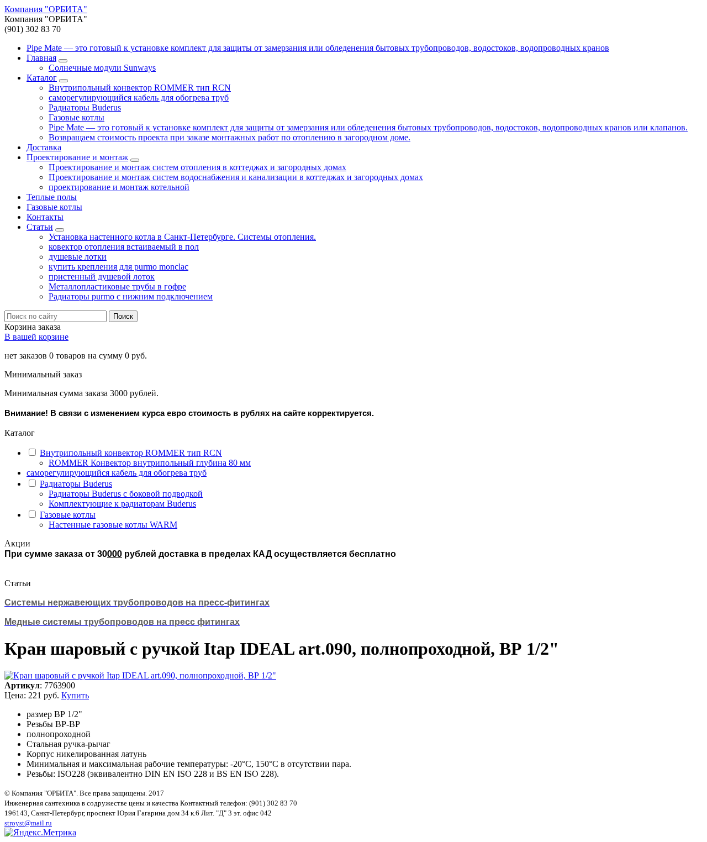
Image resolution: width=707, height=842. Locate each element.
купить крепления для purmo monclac (118, 266)
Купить (75, 695)
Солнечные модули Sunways (102, 67)
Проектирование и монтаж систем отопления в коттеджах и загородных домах (197, 167)
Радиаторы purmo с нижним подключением (131, 296)
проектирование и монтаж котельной (119, 187)
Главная (41, 57)
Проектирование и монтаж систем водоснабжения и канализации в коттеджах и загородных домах (236, 177)
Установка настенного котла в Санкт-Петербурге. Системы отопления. (182, 236)
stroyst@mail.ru (28, 823)
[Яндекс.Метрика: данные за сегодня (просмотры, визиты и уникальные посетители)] (40, 833)
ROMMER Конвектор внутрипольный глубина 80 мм (150, 462)
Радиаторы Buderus (85, 107)
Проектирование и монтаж (77, 157)
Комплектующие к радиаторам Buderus (122, 503)
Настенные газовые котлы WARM (113, 524)
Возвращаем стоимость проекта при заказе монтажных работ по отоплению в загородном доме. (229, 137)
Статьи (40, 226)
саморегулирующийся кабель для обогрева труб (139, 97)
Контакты (45, 217)
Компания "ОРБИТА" (45, 9)
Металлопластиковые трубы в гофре (117, 286)
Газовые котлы (76, 117)
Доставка (44, 147)
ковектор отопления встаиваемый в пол (124, 246)
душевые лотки (78, 256)
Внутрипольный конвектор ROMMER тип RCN (140, 87)
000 (114, 553)
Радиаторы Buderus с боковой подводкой (126, 493)
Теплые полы (52, 197)
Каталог (42, 77)
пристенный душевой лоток (102, 276)
